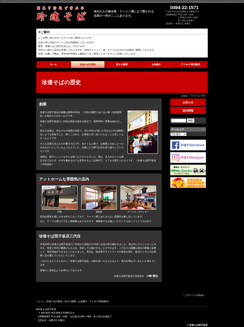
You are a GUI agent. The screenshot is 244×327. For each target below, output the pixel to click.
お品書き (156, 64)
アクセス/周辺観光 (190, 64)
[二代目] (143, 151)
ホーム (53, 64)
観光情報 (188, 110)
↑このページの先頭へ (194, 295)
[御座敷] (99, 208)
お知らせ (188, 102)
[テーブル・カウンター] (138, 208)
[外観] (60, 208)
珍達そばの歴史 (88, 64)
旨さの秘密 (122, 64)
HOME (184, 95)
